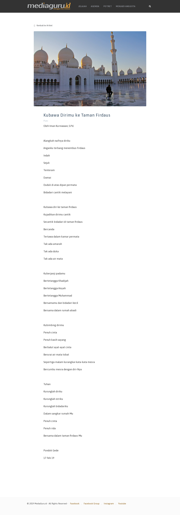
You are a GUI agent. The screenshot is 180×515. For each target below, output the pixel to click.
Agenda (95, 6)
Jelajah (82, 6)
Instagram (109, 503)
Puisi (45, 121)
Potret (108, 6)
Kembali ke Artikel (43, 25)
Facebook (74, 503)
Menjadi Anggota (125, 6)
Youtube (122, 503)
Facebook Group (91, 503)
